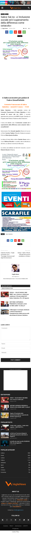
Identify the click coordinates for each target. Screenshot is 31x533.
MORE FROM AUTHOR (7, 288)
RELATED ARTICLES (7, 286)
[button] (29, 8)
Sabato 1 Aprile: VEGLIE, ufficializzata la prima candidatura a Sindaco (24, 254)
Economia (3, 472)
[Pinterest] (19, 520)
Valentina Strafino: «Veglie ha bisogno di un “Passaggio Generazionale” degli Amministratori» (8, 255)
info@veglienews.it (18, 510)
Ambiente (3, 462)
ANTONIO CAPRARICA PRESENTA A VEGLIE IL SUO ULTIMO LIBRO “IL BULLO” (18, 303)
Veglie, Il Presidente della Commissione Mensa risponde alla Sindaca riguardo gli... (19, 415)
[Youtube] (28, 520)
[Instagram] (15, 520)
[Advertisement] (15, 77)
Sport (2, 465)
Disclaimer (5, 526)
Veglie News (5, 28)
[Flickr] (11, 520)
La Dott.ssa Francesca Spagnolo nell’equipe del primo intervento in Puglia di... (19, 435)
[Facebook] (7, 520)
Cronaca (3, 470)
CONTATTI (25, 526)
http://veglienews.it (15, 276)
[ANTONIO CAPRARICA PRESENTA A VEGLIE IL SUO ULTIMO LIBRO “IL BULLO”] (5, 304)
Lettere (3, 458)
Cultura (2, 14)
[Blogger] (2, 520)
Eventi (7, 14)
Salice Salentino (9, 234)
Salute (2, 467)
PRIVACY (11, 526)
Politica (3, 460)
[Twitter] (24, 520)
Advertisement (18, 526)
